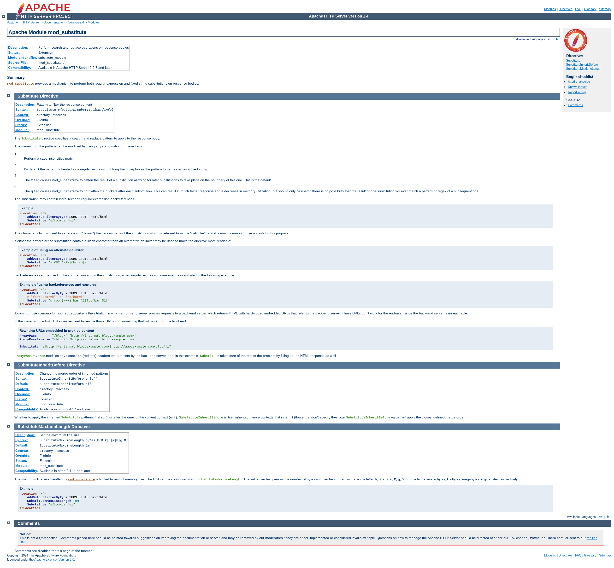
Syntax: (21, 109)
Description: (18, 47)
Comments (575, 105)
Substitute (573, 60)
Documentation (54, 22)
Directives (566, 9)
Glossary (590, 9)
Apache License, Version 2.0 (54, 559)
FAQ (578, 9)
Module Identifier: (22, 57)
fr (557, 39)
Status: (14, 52)
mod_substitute (20, 84)
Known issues (577, 87)
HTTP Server (31, 22)
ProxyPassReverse (29, 356)
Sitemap (605, 9)
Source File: (18, 62)
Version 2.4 (76, 22)
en (549, 39)
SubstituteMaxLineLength (583, 68)
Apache (12, 22)
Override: (22, 120)
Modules (550, 9)
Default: (21, 384)
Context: (22, 115)
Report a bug (577, 92)
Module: (22, 130)
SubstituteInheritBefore (582, 64)
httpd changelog (579, 81)
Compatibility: (19, 68)
